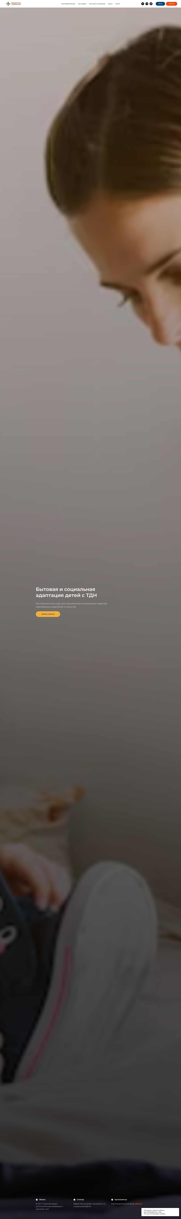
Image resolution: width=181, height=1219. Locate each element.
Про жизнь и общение (97, 4)
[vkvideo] (151, 3)
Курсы (110, 4)
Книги (117, 4)
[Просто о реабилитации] (142, 3)
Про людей (82, 4)
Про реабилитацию (68, 4)
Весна (138, 1204)
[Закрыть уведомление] (178, 1209)
